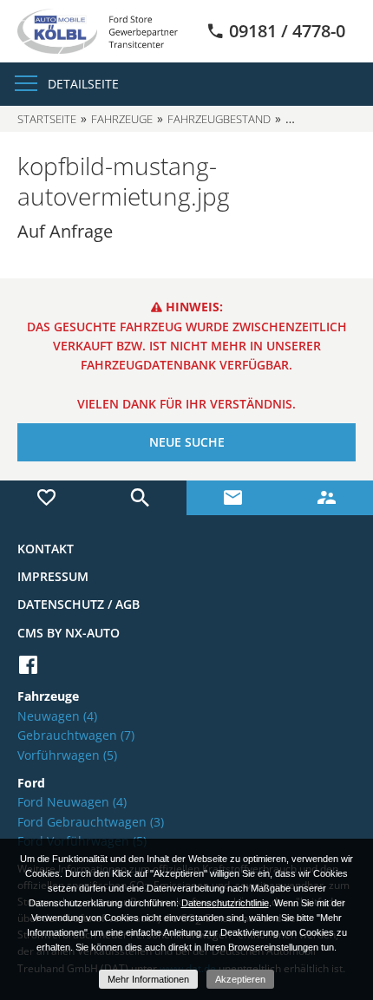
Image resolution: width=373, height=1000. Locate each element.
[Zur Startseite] (97, 30)
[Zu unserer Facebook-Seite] (28, 665)
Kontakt (45, 548)
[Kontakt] (233, 497)
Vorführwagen (67, 755)
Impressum (52, 576)
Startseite (46, 119)
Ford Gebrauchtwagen (90, 822)
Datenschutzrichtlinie (225, 903)
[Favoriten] (47, 497)
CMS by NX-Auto (68, 632)
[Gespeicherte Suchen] (140, 497)
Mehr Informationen (148, 979)
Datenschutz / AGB (78, 604)
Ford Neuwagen (72, 802)
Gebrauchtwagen (75, 735)
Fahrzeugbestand (219, 119)
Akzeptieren (240, 979)
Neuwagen (57, 716)
